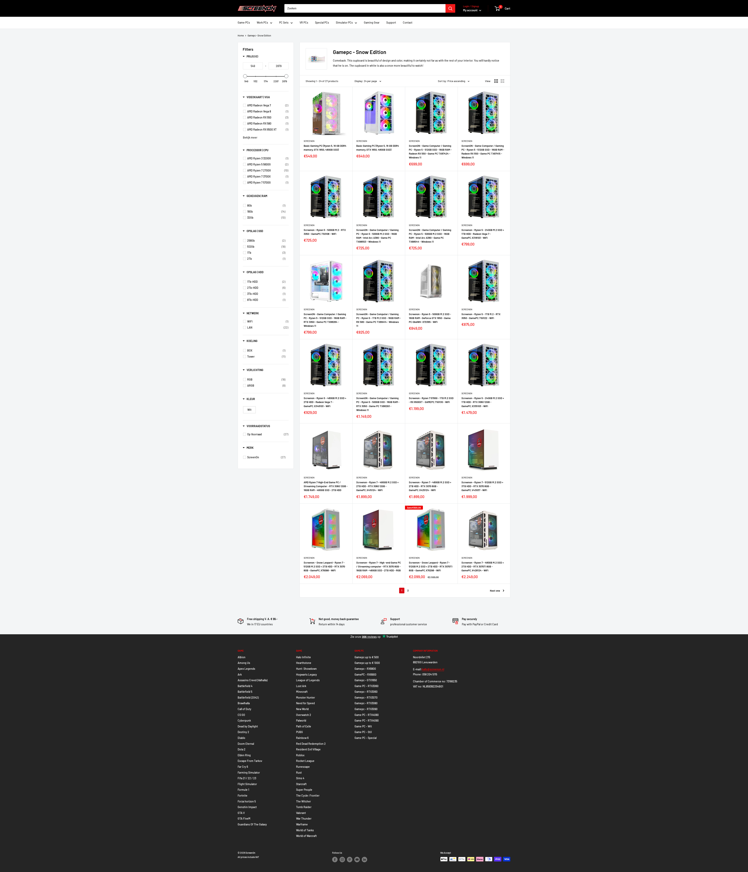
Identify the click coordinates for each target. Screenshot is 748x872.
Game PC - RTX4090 (367, 720)
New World (302, 709)
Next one (495, 590)
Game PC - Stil (363, 732)
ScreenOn (309, 141)
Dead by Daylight (248, 726)
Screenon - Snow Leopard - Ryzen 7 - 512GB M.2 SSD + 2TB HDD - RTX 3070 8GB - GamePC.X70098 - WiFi (324, 566)
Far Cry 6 (243, 766)
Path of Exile (303, 726)
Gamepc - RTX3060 (366, 691)
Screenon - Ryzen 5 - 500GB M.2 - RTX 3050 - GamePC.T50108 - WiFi (325, 231)
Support (391, 22)
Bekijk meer (250, 137)
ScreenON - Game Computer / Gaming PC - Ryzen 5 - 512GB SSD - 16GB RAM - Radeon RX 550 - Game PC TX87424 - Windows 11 (430, 151)
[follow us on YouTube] (357, 859)
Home (241, 35)
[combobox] (364, 8)
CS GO (241, 715)
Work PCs (262, 22)
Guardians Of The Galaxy (252, 824)
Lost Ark (301, 686)
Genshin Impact (247, 807)
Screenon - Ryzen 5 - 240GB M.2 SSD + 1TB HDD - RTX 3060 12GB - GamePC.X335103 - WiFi (482, 402)
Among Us (244, 662)
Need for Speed (305, 703)
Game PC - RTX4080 (367, 715)
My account (470, 10)
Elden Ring (244, 755)
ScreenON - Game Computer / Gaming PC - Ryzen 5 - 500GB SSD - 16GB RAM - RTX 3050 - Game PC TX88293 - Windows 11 (377, 404)
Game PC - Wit (363, 726)
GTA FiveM (244, 818)
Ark (240, 674)
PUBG (299, 732)
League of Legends (308, 680)
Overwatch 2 (303, 715)
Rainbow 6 (302, 737)
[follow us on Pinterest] (349, 859)
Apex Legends (246, 668)
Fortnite (242, 795)
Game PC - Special (366, 737)
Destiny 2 (243, 732)
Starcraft (301, 784)
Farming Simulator (249, 772)
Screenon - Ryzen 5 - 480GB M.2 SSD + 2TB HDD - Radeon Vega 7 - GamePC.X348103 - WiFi (325, 402)
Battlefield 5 (245, 691)
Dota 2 (241, 749)
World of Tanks (305, 830)
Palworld (301, 720)
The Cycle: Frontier (307, 795)
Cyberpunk (244, 720)
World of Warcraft (306, 836)
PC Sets (283, 22)
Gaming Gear (371, 22)
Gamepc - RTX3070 (366, 697)
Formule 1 (243, 789)
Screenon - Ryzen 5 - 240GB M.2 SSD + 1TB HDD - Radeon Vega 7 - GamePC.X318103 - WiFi (482, 233)
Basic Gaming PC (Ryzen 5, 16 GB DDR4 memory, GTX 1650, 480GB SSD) (325, 147)
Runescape (303, 766)
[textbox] (253, 65)
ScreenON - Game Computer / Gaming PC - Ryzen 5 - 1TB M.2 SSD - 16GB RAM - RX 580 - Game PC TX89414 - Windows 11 (378, 320)
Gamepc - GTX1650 (366, 680)
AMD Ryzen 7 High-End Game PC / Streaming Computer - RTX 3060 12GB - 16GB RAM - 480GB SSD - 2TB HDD (326, 486)
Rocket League (305, 760)
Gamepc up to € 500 (367, 657)
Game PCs (244, 22)
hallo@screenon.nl (433, 669)
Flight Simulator (247, 784)
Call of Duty (244, 709)
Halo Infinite (303, 657)
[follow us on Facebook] (335, 859)
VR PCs (304, 22)
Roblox (300, 755)
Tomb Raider (303, 807)
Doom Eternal (246, 743)
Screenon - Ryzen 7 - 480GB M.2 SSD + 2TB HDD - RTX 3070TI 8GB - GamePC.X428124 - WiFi (482, 566)
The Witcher (303, 801)
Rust (299, 772)
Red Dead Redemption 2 (311, 743)
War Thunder (303, 818)
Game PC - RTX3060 (366, 686)
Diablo (241, 737)
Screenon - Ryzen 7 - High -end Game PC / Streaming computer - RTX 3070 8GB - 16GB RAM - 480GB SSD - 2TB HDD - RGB (378, 566)
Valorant (301, 813)
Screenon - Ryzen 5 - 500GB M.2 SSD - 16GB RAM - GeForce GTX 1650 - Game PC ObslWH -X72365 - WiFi (430, 318)
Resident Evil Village (308, 749)
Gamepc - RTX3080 (366, 703)
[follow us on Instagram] (342, 859)
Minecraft (302, 691)
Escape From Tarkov (250, 760)
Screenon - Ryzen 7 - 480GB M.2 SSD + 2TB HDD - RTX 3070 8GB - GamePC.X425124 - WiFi (430, 486)
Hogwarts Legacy (306, 674)
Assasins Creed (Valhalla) (252, 680)
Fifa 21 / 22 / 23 (247, 778)
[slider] (245, 76)
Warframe (302, 824)
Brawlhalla (244, 703)
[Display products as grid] (496, 81)
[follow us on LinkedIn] (364, 859)
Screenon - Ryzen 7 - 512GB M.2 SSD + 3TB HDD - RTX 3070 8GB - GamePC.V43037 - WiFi (482, 486)
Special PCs (322, 22)
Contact (407, 22)
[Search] (450, 8)
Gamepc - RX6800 (365, 668)
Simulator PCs (344, 22)
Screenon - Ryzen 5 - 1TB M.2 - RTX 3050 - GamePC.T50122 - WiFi (480, 316)
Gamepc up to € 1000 (367, 662)
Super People (304, 789)
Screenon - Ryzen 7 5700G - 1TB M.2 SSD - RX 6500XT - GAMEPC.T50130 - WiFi (431, 400)
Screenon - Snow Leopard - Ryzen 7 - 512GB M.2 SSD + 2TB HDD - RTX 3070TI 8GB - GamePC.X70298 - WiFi (430, 566)
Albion (241, 657)
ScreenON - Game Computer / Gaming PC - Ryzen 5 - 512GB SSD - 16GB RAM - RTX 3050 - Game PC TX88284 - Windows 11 (325, 320)
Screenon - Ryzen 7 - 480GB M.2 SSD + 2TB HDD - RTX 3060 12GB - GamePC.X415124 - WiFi (377, 486)
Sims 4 (300, 778)
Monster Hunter (305, 697)
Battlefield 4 (245, 686)
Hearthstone (303, 662)
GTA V (241, 813)
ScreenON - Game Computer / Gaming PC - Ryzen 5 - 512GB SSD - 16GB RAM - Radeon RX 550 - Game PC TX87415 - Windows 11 (482, 151)
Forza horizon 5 (247, 801)
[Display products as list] (502, 81)
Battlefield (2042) (248, 697)
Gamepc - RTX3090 (366, 709)
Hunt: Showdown (306, 668)
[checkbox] (267, 105)
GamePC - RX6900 (365, 674)
